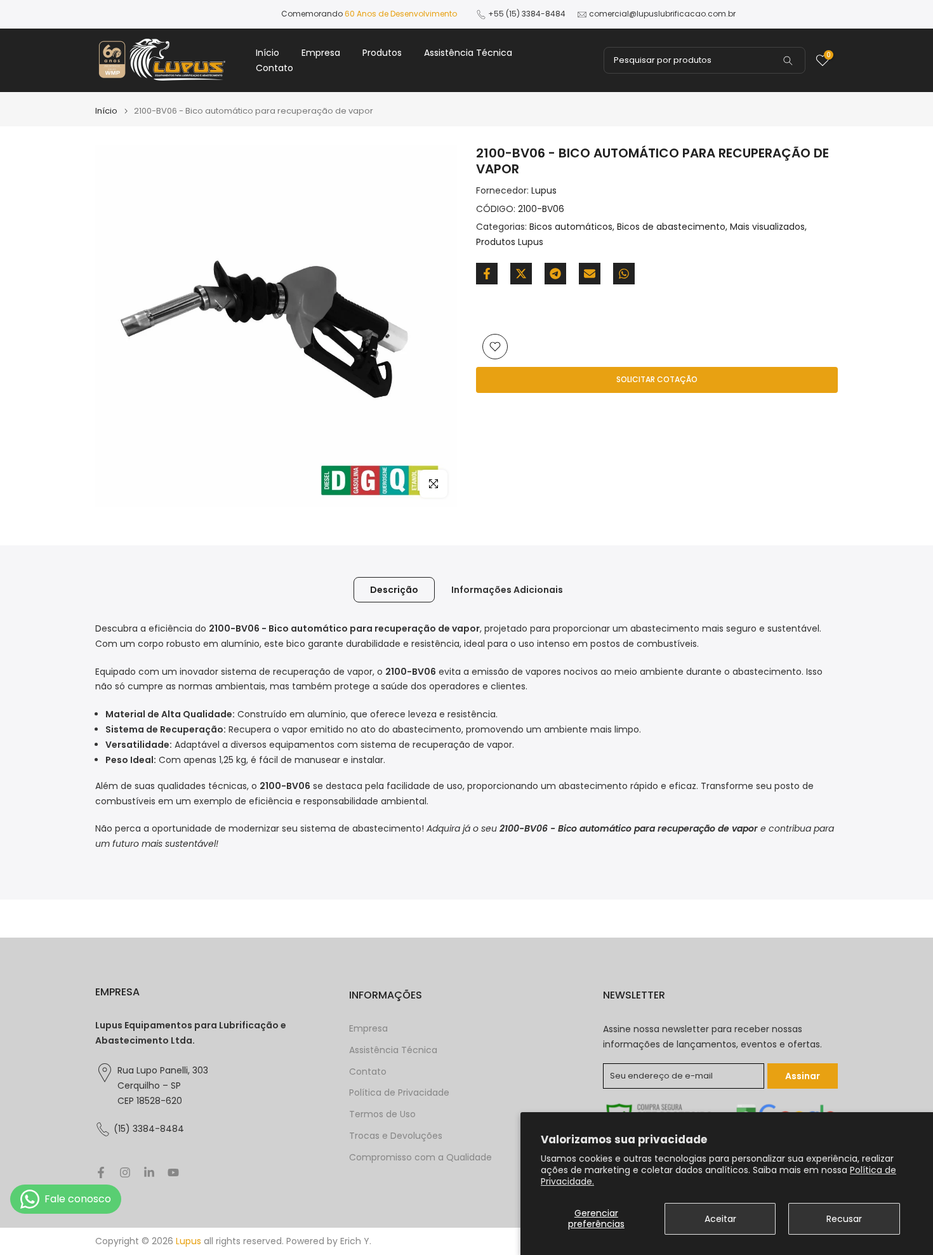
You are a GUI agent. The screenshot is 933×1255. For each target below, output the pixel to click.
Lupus (544, 190)
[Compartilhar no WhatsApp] (624, 273)
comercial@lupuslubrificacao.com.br (662, 13)
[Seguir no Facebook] (101, 1172)
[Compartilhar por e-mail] (589, 273)
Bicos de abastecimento (671, 227)
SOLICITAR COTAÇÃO (657, 379)
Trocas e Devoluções (395, 1136)
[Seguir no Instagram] (125, 1172)
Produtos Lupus (509, 242)
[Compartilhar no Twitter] (521, 273)
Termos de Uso (382, 1114)
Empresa (320, 52)
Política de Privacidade (399, 1093)
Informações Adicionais (507, 589)
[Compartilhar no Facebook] (487, 273)
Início (267, 52)
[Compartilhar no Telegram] (555, 273)
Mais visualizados (767, 227)
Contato (274, 68)
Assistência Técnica (468, 52)
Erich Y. (355, 1241)
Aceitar (720, 1218)
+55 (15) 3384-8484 (527, 13)
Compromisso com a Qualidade (420, 1158)
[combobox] (704, 60)
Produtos (382, 52)
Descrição (394, 589)
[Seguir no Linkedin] (149, 1172)
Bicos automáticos (570, 227)
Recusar (844, 1218)
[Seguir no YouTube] (173, 1172)
